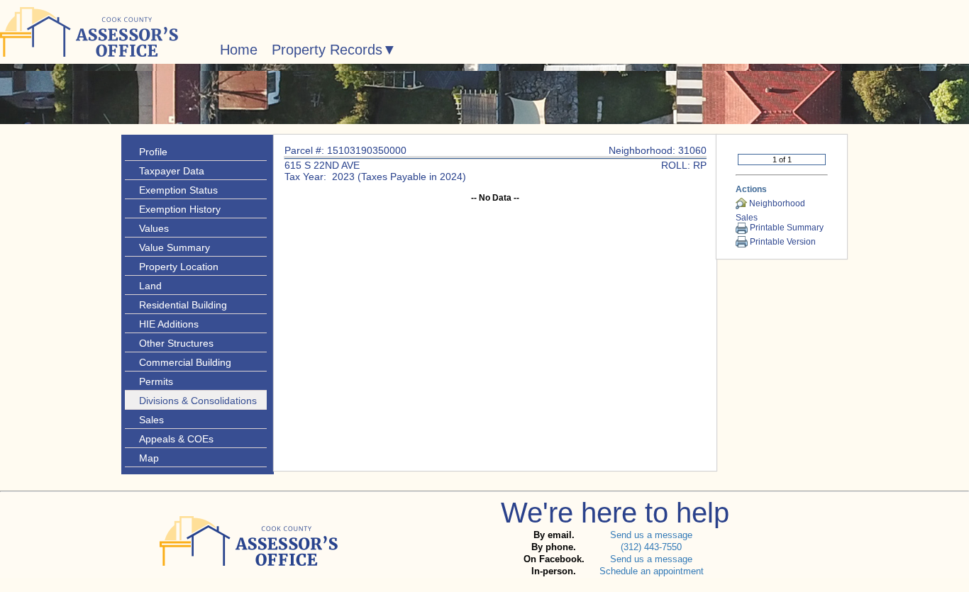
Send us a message (651, 535)
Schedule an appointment (651, 571)
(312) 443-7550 (651, 547)
